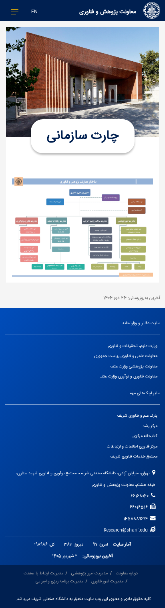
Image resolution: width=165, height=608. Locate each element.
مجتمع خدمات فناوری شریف (133, 456)
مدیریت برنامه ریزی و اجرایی (59, 581)
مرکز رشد (150, 426)
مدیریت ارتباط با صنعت (43, 573)
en (34, 12)
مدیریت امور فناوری (107, 581)
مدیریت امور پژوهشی (89, 573)
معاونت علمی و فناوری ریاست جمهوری (125, 356)
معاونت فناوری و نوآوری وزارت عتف (128, 376)
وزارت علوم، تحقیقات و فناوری (132, 346)
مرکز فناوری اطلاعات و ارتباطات (132, 446)
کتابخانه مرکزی (145, 436)
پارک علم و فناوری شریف (137, 415)
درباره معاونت (127, 573)
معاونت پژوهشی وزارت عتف (133, 366)
